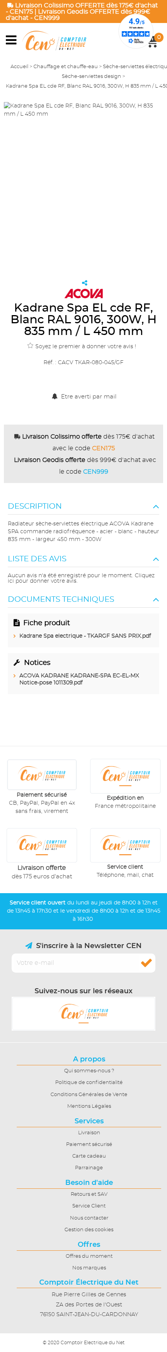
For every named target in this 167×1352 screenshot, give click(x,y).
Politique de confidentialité (89, 1082)
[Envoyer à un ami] (84, 282)
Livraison (89, 1132)
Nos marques (89, 1268)
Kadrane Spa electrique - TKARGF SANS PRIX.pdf (85, 636)
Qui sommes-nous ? (89, 1070)
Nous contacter (89, 1218)
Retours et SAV (89, 1194)
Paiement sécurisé (89, 1144)
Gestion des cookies (88, 1229)
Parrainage (89, 1167)
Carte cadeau (89, 1156)
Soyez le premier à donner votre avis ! (85, 346)
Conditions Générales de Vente (88, 1094)
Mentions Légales (89, 1106)
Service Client (89, 1206)
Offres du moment (89, 1256)
